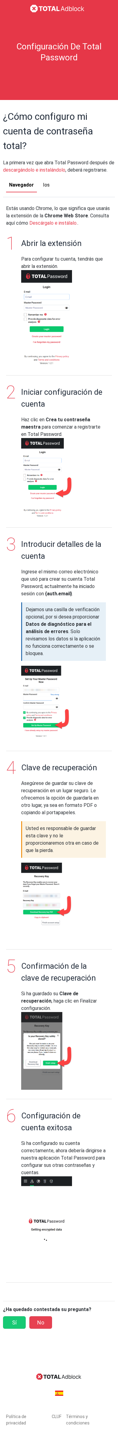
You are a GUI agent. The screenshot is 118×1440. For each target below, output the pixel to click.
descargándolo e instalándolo (34, 170)
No (40, 1322)
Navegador (21, 185)
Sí (14, 1322)
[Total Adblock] (59, 8)
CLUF (56, 1416)
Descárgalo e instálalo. (53, 223)
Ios (46, 185)
